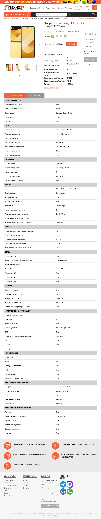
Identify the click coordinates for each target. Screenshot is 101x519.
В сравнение (89, 64)
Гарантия (7, 491)
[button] (33, 8)
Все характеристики (51, 88)
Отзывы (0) (35, 96)
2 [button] (28, 75)
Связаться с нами (51, 506)
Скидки (25, 485)
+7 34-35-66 (83, 9)
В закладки (85, 64)
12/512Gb (71, 44)
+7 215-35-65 (83, 6)
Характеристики (15, 96)
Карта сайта (8, 496)
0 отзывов (61, 32)
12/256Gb (59, 44)
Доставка (7, 488)
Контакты (7, 483)
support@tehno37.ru (48, 502)
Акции (25, 480)
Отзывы (26, 488)
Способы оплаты (10, 485)
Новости (26, 483)
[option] (22, 42)
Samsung (70, 58)
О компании (8, 480)
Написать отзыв (73, 32)
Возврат (7, 493)
